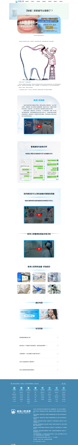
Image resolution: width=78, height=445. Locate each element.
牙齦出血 (49, 394)
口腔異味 (42, 399)
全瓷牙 (28, 394)
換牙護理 (63, 399)
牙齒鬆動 (49, 399)
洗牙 (56, 394)
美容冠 (28, 392)
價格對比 (61, 1)
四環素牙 (28, 399)
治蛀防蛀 (63, 392)
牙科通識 (42, 397)
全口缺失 (14, 401)
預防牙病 (42, 394)
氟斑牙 (28, 397)
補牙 (35, 392)
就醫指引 (55, 1)
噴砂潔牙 (56, 397)
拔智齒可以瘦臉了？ (27, 41)
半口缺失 (14, 399)
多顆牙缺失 (14, 397)
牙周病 (49, 397)
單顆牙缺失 (14, 394)
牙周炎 (49, 392)
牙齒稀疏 (21, 399)
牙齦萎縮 (49, 401)
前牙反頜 (21, 394)
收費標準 (49, 1)
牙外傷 (63, 397)
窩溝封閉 (63, 394)
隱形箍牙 (21, 392)
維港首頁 (27, 1)
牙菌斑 (56, 401)
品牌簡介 (32, 1)
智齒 (43, 35)
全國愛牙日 (42, 392)
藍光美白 (56, 392)
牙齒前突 (21, 397)
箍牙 (21, 401)
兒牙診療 (63, 401)
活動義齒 (28, 401)
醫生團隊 (38, 1)
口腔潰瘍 (35, 401)
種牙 (14, 392)
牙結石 (56, 399)
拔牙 (35, 397)
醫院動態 (44, 1)
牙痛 (35, 399)
